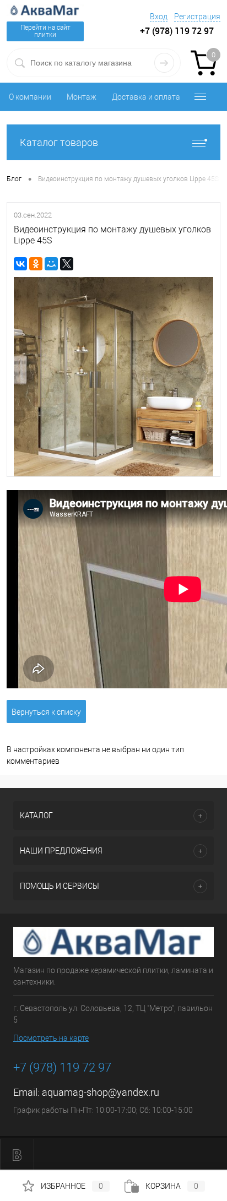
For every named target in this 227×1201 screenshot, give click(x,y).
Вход (158, 16)
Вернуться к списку (46, 712)
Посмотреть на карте (51, 1038)
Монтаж (81, 97)
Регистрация (197, 16)
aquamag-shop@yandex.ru (100, 1092)
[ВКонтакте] (20, 263)
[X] (66, 263)
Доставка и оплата (146, 97)
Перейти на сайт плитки (45, 31)
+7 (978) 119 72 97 (62, 1067)
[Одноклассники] (35, 263)
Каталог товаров (59, 142)
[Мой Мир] (51, 263)
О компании (30, 97)
